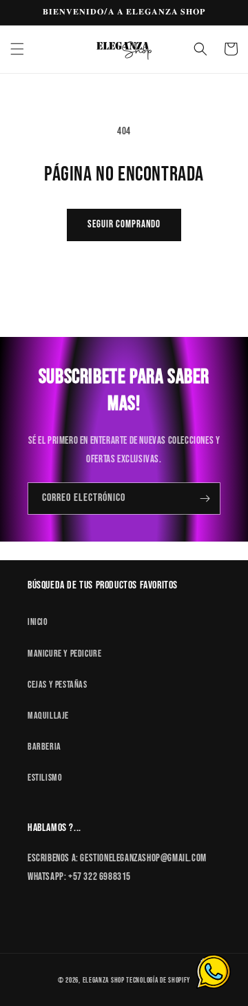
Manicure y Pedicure (64, 653)
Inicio (38, 622)
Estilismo (45, 777)
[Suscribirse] (204, 498)
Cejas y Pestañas (57, 684)
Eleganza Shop (104, 980)
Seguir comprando (124, 224)
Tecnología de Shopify (158, 980)
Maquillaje (48, 715)
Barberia (44, 746)
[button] (17, 49)
